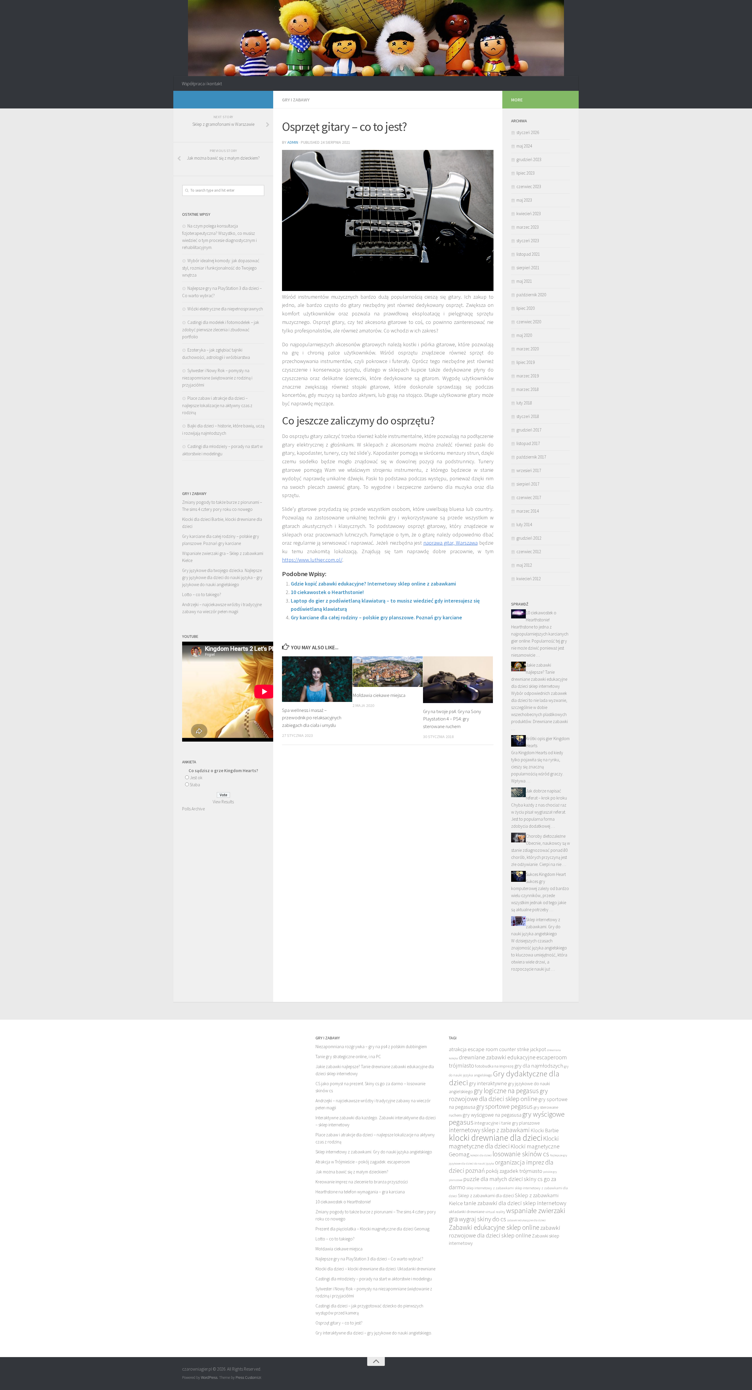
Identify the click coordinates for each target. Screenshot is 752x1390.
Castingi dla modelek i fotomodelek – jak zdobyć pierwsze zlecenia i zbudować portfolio (220, 329)
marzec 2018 (527, 389)
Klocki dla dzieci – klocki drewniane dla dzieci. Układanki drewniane (375, 1269)
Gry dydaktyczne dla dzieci (504, 1077)
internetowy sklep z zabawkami (489, 1130)
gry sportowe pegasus (504, 1106)
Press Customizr (248, 1377)
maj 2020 (524, 335)
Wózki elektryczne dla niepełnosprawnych (225, 309)
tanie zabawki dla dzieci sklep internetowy (515, 1203)
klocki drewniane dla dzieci (495, 1137)
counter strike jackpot (522, 1049)
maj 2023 (524, 200)
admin (292, 142)
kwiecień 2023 (528, 213)
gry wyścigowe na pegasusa (492, 1115)
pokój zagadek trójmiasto (514, 1170)
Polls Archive (193, 809)
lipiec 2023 (525, 173)
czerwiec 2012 (528, 551)
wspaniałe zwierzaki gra (507, 1214)
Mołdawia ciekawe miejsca (378, 695)
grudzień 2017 (528, 430)
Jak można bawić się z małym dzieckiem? (351, 1172)
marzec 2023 (527, 227)
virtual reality (495, 1212)
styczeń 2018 (527, 416)
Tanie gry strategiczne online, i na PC (348, 1056)
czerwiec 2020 (528, 321)
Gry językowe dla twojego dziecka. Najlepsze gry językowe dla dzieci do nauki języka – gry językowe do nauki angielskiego (222, 577)
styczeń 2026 (527, 132)
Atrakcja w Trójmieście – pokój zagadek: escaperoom (362, 1162)
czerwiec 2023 (528, 186)
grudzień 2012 (528, 538)
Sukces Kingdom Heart (546, 874)
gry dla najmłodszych (538, 1065)
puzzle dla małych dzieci (493, 1179)
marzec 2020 (527, 349)
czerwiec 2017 (528, 497)
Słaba (195, 784)
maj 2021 (524, 281)
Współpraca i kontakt (202, 83)
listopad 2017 (528, 443)
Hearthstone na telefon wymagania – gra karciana (360, 1192)
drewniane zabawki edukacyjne (497, 1057)
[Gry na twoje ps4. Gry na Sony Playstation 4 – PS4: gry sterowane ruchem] (458, 679)
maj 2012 (524, 565)
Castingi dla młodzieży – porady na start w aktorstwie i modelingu (373, 1279)
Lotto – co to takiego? (201, 594)
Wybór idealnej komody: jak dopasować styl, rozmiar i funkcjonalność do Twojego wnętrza (220, 268)
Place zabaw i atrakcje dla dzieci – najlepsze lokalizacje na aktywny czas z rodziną (217, 405)
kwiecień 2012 (528, 578)
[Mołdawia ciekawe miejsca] (387, 671)
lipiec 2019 (525, 362)
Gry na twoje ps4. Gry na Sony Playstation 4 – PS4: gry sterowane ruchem (452, 719)
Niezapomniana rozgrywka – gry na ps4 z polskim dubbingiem (371, 1046)
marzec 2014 (527, 511)
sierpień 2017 (527, 484)
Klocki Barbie (545, 1130)
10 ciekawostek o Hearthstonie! (327, 592)
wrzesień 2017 (528, 470)
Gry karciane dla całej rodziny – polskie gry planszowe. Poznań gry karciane (376, 617)
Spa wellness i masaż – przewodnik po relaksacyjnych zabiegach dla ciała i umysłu (311, 717)
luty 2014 (524, 524)
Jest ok (196, 777)
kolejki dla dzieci (481, 1155)
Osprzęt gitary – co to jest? (338, 1323)
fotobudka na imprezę (494, 1066)
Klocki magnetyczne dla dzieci (504, 1142)
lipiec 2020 (525, 308)
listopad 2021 (528, 254)
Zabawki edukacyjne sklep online (494, 1227)
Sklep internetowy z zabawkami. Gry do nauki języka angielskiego (535, 926)
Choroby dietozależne (545, 836)
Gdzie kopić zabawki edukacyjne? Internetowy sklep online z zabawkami (373, 583)
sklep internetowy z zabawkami (490, 1188)
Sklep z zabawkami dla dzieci (486, 1195)
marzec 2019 (527, 376)
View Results (223, 801)
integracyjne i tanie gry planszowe (507, 1123)
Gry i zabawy (296, 100)
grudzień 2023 (528, 159)
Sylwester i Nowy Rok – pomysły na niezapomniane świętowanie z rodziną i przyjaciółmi (217, 378)
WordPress (209, 1377)
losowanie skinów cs (521, 1154)
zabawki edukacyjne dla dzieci (526, 1220)
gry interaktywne (488, 1083)
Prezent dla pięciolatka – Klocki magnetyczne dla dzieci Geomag (372, 1229)
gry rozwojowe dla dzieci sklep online (498, 1095)
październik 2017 (531, 457)
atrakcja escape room (473, 1049)
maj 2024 (524, 146)
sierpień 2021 (527, 267)
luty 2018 (524, 403)
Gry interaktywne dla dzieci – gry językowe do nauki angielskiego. (373, 1333)
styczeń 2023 (527, 240)
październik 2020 (531, 294)
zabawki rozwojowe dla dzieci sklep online (504, 1231)
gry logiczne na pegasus (506, 1090)
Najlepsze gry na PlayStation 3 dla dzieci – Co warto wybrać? (369, 1259)
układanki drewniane (466, 1211)
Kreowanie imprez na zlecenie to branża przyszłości (361, 1182)
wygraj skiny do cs (482, 1219)
